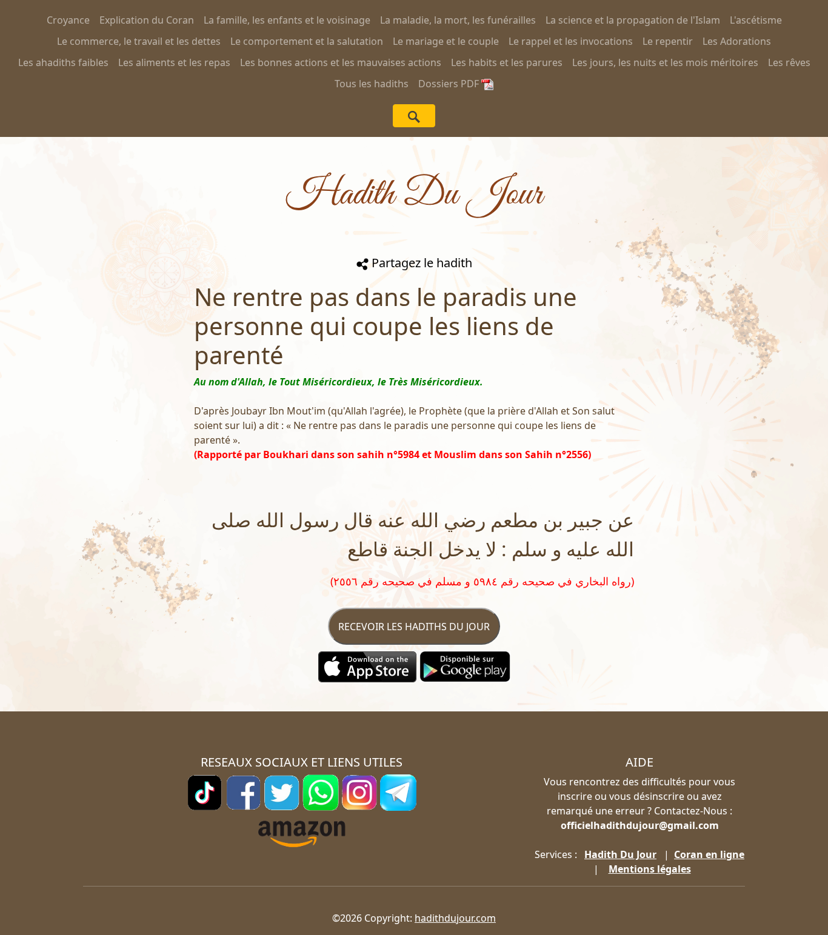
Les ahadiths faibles (63, 62)
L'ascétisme (756, 20)
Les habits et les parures (507, 62)
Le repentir (668, 41)
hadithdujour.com (455, 918)
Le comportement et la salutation (306, 41)
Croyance (68, 20)
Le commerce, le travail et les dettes (139, 41)
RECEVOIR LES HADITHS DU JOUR (414, 626)
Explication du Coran (146, 20)
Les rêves (789, 62)
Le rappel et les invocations (571, 41)
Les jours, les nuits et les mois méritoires (665, 62)
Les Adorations (737, 41)
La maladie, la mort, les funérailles (458, 20)
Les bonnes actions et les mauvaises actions (340, 62)
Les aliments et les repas (174, 62)
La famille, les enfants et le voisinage (287, 20)
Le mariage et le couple (446, 41)
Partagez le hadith (420, 263)
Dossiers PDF (449, 83)
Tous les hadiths (372, 83)
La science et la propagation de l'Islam (633, 20)
